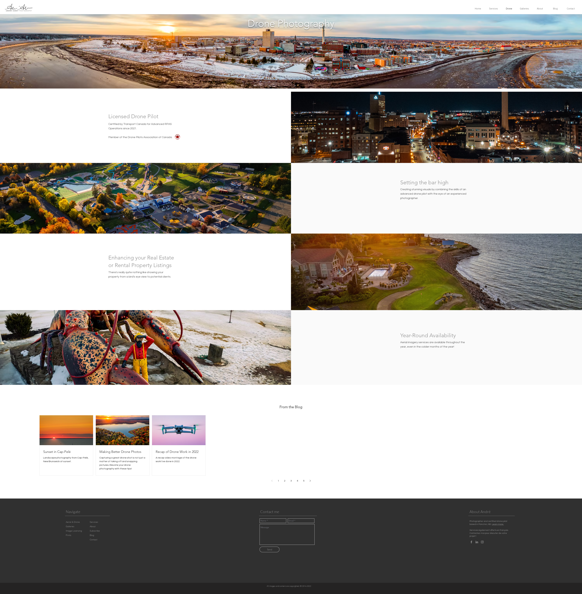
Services (94, 522)
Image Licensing (74, 530)
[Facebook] (471, 542)
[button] (95, 531)
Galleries (70, 526)
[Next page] (310, 481)
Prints (68, 535)
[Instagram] (482, 542)
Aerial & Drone (73, 522)
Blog (92, 535)
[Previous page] (272, 481)
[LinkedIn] (477, 542)
